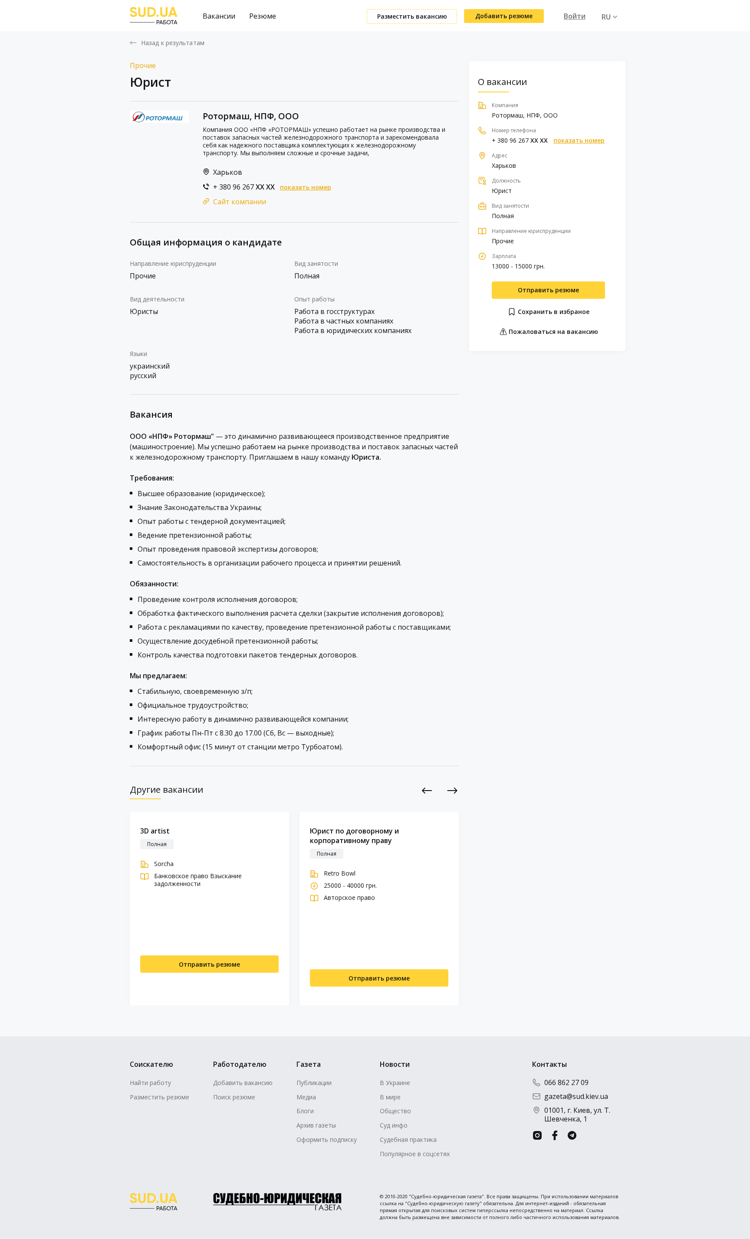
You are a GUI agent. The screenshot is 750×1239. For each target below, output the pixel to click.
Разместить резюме (159, 1097)
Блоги (305, 1111)
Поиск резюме (234, 1097)
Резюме (262, 16)
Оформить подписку (326, 1139)
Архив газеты (316, 1125)
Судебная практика (408, 1139)
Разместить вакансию (412, 16)
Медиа (306, 1097)
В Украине (395, 1083)
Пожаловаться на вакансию (552, 331)
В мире (390, 1097)
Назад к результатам (172, 43)
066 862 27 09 (566, 1082)
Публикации (314, 1083)
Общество (395, 1111)
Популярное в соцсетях (415, 1154)
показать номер (305, 187)
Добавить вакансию (243, 1083)
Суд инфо (394, 1125)
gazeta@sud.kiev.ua (576, 1096)
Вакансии (219, 16)
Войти (575, 16)
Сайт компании (239, 201)
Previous (427, 790)
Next (452, 790)
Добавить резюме (504, 16)
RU (606, 17)
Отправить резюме (548, 290)
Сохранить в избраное (552, 311)
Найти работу (150, 1083)
